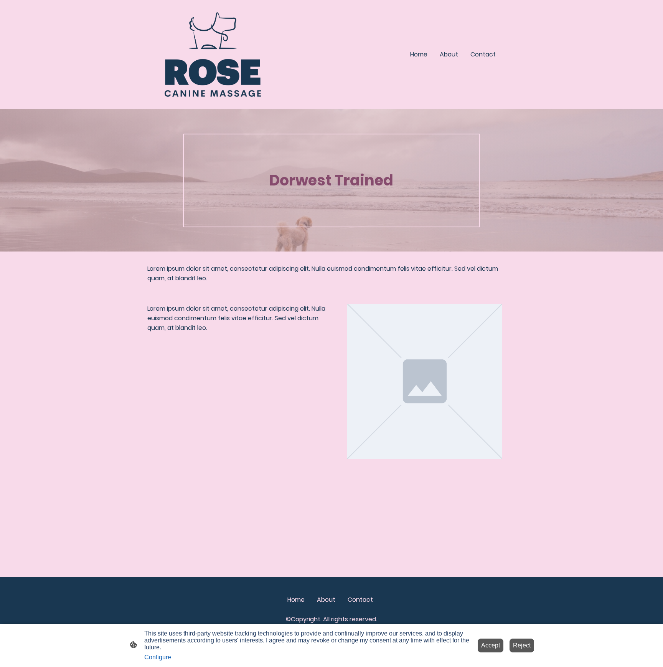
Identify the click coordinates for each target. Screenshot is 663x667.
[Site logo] (213, 54)
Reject (522, 645)
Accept (490, 645)
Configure (157, 657)
